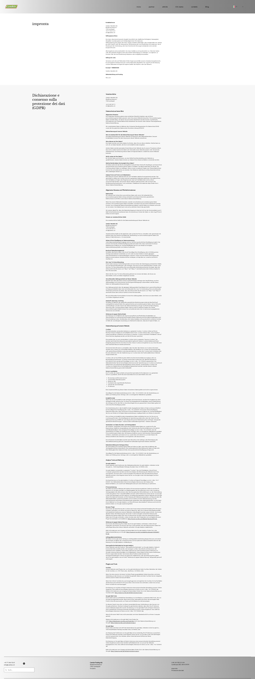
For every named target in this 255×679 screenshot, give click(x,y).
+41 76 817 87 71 (110, 104)
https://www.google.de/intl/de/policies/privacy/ (125, 651)
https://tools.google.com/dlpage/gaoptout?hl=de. (142, 519)
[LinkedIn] (24, 663)
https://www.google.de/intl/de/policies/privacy (128, 592)
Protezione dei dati (177, 670)
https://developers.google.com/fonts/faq (121, 621)
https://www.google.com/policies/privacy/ (123, 623)
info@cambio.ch (110, 106)
